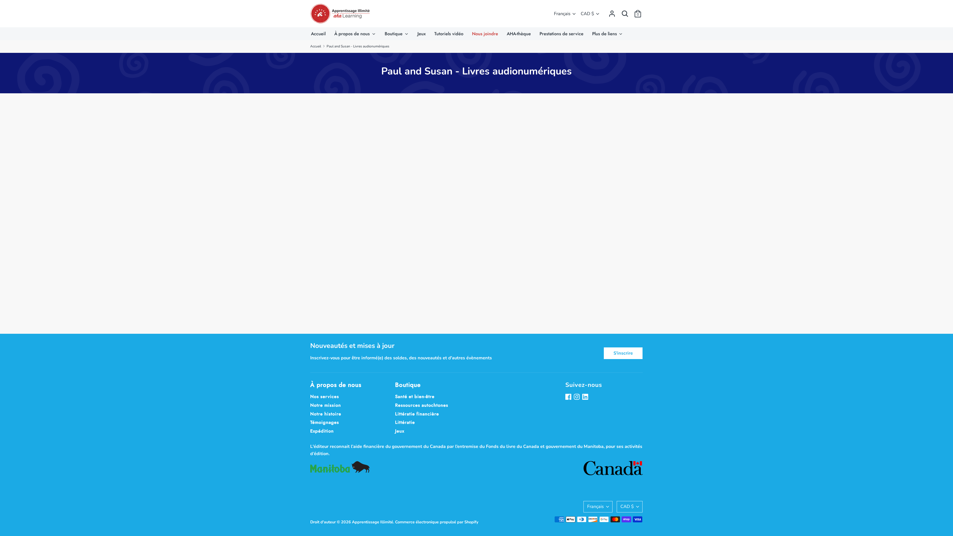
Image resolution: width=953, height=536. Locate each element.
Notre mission (325, 405)
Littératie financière (417, 414)
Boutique (394, 34)
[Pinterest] (585, 397)
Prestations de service (561, 34)
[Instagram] (577, 397)
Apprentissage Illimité (372, 522)
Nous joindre (485, 34)
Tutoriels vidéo (448, 34)
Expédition (322, 431)
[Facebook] (568, 397)
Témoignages (324, 422)
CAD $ (587, 14)
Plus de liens (605, 34)
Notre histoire (325, 414)
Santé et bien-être (415, 396)
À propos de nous (352, 34)
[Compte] (612, 12)
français (562, 14)
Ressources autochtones (421, 405)
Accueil (318, 34)
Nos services (324, 396)
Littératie (405, 422)
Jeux (421, 34)
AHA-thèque (519, 34)
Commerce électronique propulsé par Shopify (436, 522)
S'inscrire (623, 353)
